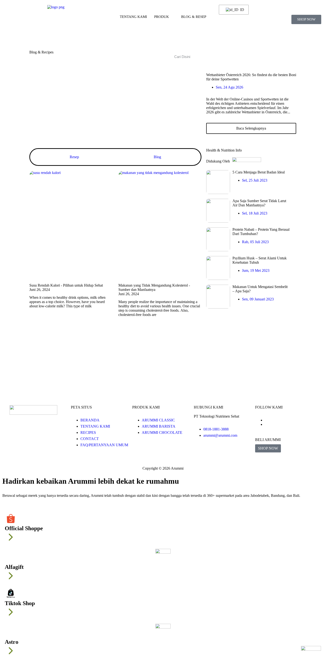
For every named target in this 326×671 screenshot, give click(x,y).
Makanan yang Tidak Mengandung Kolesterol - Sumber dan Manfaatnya (154, 287)
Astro (11, 642)
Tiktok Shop (20, 603)
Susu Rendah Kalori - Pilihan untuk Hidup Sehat (66, 285)
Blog (157, 157)
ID (241, 10)
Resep (74, 157)
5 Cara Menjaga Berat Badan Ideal (258, 172)
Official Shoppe (24, 528)
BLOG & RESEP (193, 17)
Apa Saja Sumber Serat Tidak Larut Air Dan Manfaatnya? (259, 203)
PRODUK (161, 17)
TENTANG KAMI (133, 17)
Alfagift (14, 567)
